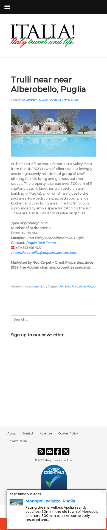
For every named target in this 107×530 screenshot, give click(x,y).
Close (102, 493)
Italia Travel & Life (66, 99)
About (11, 433)
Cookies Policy (68, 433)
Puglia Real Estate (41, 243)
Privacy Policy (17, 441)
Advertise (46, 433)
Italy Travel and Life (58, 460)
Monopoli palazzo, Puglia (50, 501)
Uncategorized (35, 286)
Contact (27, 433)
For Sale (64, 286)
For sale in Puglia (83, 286)
